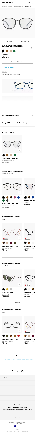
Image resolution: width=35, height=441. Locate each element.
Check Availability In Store (17, 61)
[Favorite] (29, 3)
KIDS (18, 361)
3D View (11, 41)
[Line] (22, 371)
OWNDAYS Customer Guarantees (10, 74)
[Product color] (3, 51)
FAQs (3, 71)
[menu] (32, 3)
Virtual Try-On (27, 41)
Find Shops (5, 388)
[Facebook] (12, 371)
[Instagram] (19, 417)
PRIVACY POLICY (11, 431)
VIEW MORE (17, 105)
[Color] (3, 155)
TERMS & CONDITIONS (22, 431)
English (17, 429)
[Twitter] (17, 371)
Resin (22, 361)
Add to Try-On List (9, 67)
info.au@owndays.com (17, 407)
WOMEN (13, 361)
